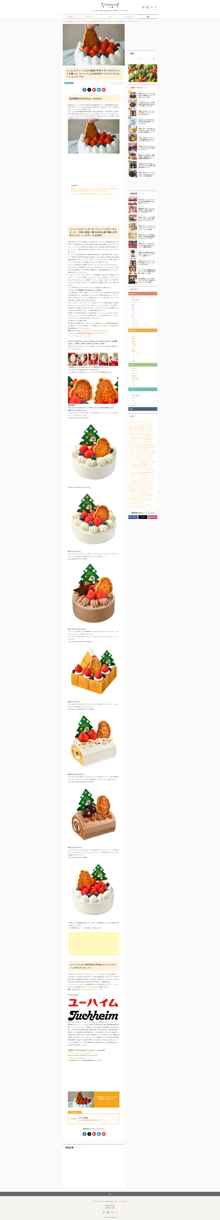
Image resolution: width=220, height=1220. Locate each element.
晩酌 (135, 464)
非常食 (141, 493)
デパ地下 (146, 495)
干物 (135, 466)
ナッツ (131, 478)
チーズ (147, 443)
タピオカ (151, 426)
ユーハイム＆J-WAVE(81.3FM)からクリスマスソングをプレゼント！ (93, 194)
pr (138, 445)
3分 (154, 470)
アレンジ (131, 482)
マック (138, 453)
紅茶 (146, 434)
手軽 (150, 457)
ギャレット (132, 426)
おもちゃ (147, 453)
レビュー (136, 439)
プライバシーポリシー (121, 1201)
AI (141, 491)
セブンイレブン (148, 420)
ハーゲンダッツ (138, 424)
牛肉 (133, 428)
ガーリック (152, 501)
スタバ (148, 490)
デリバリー (139, 488)
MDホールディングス (134, 430)
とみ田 (142, 449)
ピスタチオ (142, 478)
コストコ (131, 424)
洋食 (133, 307)
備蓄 (148, 472)
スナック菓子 (140, 495)
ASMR (137, 507)
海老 (150, 430)
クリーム (140, 422)
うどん (146, 457)
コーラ (137, 474)
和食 (133, 304)
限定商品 (148, 459)
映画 (154, 453)
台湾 (149, 445)
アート (139, 503)
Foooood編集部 (119, 82)
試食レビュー (150, 441)
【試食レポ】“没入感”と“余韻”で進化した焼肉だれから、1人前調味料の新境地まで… (146, 156)
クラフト (147, 466)
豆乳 (135, 482)
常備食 (144, 472)
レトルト (141, 443)
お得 (139, 497)
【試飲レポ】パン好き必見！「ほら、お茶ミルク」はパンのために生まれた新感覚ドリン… (146, 130)
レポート (134, 398)
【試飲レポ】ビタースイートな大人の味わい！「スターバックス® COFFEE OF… (146, 112)
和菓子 (131, 490)
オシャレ (131, 439)
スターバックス (147, 428)
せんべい (131, 466)
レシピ (133, 385)
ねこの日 (152, 451)
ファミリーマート (133, 420)
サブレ (143, 503)
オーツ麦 (147, 482)
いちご (148, 461)
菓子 (137, 490)
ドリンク (142, 439)
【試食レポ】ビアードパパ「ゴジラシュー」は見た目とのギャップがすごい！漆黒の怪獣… (147, 174)
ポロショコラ (132, 501)
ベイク (150, 476)
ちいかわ (140, 499)
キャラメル (132, 443)
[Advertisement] (93, 170)
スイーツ (134, 319)
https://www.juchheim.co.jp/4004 (80, 336)
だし (144, 459)
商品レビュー (134, 330)
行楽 (152, 488)
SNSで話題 (142, 507)
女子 (146, 463)
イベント (134, 383)
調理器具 (134, 376)
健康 (150, 447)
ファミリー (137, 455)
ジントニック (149, 486)
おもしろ (150, 470)
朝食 (142, 461)
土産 (130, 474)
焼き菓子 (142, 447)
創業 (151, 453)
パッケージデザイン (134, 493)
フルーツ (146, 484)
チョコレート (149, 422)
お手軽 (143, 438)
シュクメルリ (145, 501)
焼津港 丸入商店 (110, 1208)
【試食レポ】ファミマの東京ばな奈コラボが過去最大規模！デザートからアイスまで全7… (146, 236)
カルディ (142, 436)
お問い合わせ (109, 1201)
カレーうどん (141, 457)
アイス (151, 432)
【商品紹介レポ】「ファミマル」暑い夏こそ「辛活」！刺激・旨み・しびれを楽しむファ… (146, 210)
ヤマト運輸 (145, 468)
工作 (151, 466)
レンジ (137, 459)
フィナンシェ (132, 480)
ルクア (146, 497)
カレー (133, 314)
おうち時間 (132, 491)
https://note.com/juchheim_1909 (80, 1053)
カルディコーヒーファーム (135, 505)
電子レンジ (132, 459)
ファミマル (139, 480)
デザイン (131, 436)
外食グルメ (133, 293)
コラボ (150, 468)
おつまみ (131, 464)
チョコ (147, 478)
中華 (133, 309)
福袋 (135, 497)
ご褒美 (131, 434)
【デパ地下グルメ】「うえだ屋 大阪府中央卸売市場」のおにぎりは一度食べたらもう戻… (146, 104)
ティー (131, 457)
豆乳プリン (136, 484)
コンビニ (136, 436)
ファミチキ (132, 470)
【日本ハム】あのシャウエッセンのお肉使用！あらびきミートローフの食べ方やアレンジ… (146, 139)
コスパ (142, 497)
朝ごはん (138, 461)
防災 (149, 493)
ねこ (130, 445)
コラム (132, 365)
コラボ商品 (138, 426)
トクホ (150, 484)
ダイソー (142, 441)
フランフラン (137, 463)
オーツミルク (141, 482)
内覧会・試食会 (136, 300)
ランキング (152, 478)
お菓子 (149, 434)
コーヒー (136, 441)
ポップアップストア (137, 302)
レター (133, 400)
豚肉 (130, 428)
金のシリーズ (132, 432)
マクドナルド (132, 453)
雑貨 (143, 463)
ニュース (134, 403)
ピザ (130, 449)
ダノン (131, 451)
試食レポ (152, 443)
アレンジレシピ (146, 480)
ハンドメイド (132, 468)
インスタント (132, 472)
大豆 (151, 482)
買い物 (133, 405)
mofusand (139, 468)
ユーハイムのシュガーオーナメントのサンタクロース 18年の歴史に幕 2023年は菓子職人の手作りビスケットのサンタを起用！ (94, 189)
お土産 (133, 361)
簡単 (147, 438)
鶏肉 (144, 422)
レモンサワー (132, 495)
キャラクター (144, 455)
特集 (131, 409)
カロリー (138, 491)
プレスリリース (69, 83)
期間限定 (134, 438)
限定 (133, 474)
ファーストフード (137, 354)
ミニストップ (152, 449)
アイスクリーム (133, 422)
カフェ (133, 312)
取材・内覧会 (135, 378)
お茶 (149, 455)
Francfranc (140, 464)
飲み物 (149, 439)
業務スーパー (145, 426)
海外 (142, 430)
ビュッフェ (135, 322)
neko (148, 451)
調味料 (133, 341)
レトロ (146, 491)
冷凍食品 (134, 344)
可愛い (144, 476)
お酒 (133, 297)
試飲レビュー (132, 488)
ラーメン (148, 424)
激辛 (136, 428)
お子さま (131, 455)
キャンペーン (135, 381)
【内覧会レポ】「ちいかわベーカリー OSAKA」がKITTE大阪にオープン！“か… (147, 147)
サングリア (142, 486)
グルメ (133, 393)
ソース (145, 470)
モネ (135, 503)
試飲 (146, 439)
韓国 (140, 474)
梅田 (140, 445)
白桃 (154, 461)
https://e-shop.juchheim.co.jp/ (79, 1058)
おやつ (150, 438)
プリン (141, 484)
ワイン (149, 464)
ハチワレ (145, 499)
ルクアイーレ (152, 497)
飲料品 (133, 351)
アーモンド (136, 478)
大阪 (143, 445)
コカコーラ (132, 476)
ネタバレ (134, 499)
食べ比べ (134, 346)
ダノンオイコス (137, 451)
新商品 (139, 438)
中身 (130, 499)
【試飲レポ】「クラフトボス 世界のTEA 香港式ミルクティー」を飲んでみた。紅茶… (147, 95)
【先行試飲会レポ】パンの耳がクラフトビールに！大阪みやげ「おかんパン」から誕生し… (146, 280)
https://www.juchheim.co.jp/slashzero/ (94, 331)
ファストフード (136, 324)
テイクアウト (135, 327)
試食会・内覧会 (136, 395)
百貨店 (150, 495)
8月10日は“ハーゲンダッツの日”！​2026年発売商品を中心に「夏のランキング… (146, 201)
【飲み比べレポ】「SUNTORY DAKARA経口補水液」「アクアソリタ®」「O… (146, 121)
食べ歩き (134, 368)
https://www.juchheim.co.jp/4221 (92, 989)
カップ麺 (134, 445)
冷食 (134, 490)
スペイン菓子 (146, 505)
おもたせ (131, 497)
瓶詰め (145, 464)
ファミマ (153, 436)
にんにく (131, 503)
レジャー (148, 488)
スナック (134, 449)
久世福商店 (147, 436)
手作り (142, 466)
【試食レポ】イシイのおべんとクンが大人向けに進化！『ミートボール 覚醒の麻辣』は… (146, 245)
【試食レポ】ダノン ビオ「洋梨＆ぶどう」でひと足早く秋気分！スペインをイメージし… (146, 218)
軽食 (145, 461)
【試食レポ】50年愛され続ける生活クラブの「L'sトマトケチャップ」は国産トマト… (146, 253)
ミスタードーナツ (145, 432)
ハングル (151, 474)
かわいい (136, 447)
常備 (141, 472)
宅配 (144, 488)
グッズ (133, 334)
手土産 (140, 434)
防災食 (145, 493)
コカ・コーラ (139, 476)
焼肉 (133, 317)
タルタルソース (139, 470)
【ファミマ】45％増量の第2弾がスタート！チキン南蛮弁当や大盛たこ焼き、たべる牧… (147, 271)
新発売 (151, 472)
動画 (147, 474)
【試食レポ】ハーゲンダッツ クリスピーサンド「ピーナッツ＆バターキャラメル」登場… (146, 227)
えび (139, 466)
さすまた (139, 501)
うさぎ (149, 499)
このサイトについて (98, 1201)
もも (132, 463)
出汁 (141, 459)
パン (133, 358)
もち (137, 443)
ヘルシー (135, 434)
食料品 (133, 339)
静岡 (139, 449)
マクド (142, 453)
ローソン (141, 420)
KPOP (143, 474)
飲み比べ (134, 349)
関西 (146, 445)
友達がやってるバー (134, 486)
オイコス (144, 451)
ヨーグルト (132, 461)
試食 (130, 438)
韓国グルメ (132, 507)
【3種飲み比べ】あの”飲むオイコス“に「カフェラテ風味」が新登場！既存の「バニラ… (147, 165)
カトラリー (150, 463)
